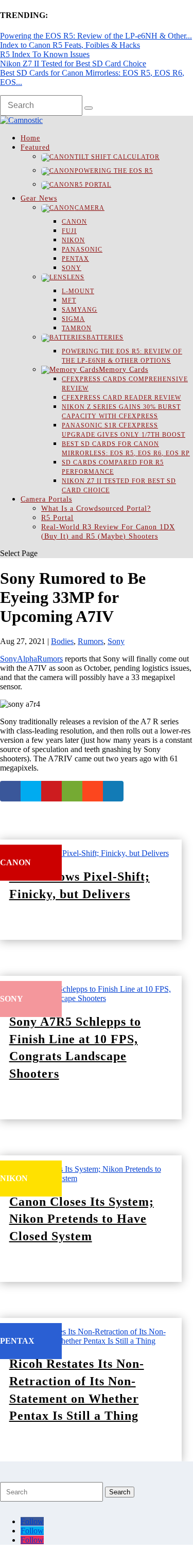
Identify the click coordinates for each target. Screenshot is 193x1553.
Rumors (90, 641)
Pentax (75, 258)
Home (30, 138)
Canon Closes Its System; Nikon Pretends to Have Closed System (81, 1219)
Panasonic (82, 249)
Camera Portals (46, 499)
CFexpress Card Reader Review (121, 397)
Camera (89, 207)
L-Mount (78, 291)
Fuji (69, 231)
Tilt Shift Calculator (117, 156)
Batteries (105, 337)
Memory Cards (123, 369)
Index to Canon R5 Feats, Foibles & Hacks (70, 45)
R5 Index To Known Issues (45, 54)
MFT (69, 300)
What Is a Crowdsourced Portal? (96, 508)
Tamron (77, 328)
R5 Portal (93, 184)
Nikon (73, 240)
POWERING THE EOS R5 (114, 170)
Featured (35, 147)
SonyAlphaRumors (31, 658)
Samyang (79, 309)
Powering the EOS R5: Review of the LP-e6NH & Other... (96, 35)
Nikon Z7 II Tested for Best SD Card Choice (73, 63)
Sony (71, 268)
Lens (75, 277)
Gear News (39, 198)
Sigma (73, 319)
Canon (74, 221)
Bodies (62, 641)
